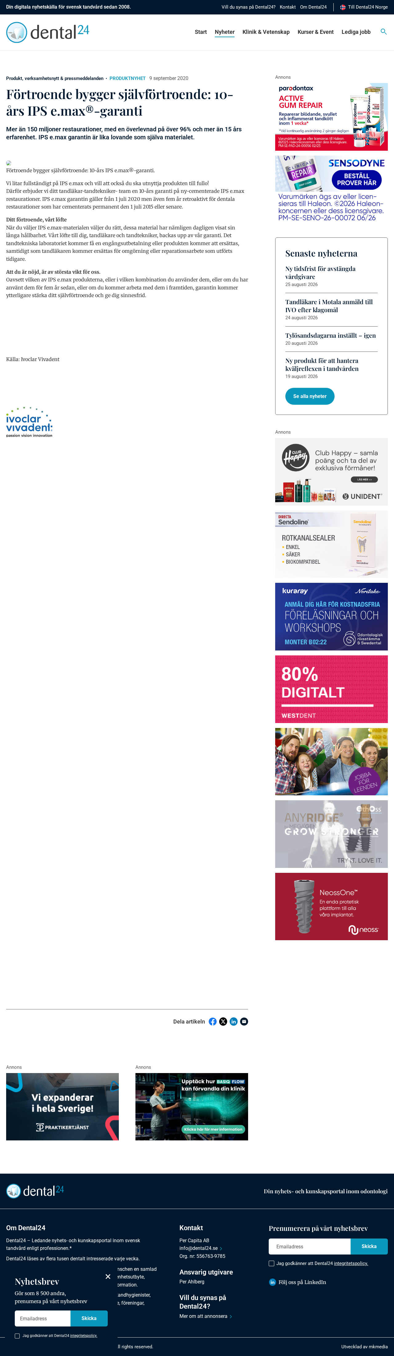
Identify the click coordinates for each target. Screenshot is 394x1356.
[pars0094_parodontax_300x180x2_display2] (331, 117)
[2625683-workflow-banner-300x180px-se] (331, 616)
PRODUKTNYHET (128, 78)
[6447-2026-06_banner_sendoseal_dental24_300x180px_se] (331, 544)
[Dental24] (331, 689)
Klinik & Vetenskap (266, 32)
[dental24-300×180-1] (331, 762)
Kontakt (288, 7)
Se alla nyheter (310, 396)
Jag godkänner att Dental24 (322, 1263)
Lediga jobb (356, 32)
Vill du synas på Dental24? (248, 7)
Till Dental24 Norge (368, 7)
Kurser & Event (316, 32)
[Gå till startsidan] (35, 1191)
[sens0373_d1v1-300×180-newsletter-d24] (331, 189)
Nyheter (225, 32)
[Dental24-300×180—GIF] (62, 1107)
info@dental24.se (198, 1248)
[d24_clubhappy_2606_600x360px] (331, 472)
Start (201, 32)
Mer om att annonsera (203, 1316)
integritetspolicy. (351, 1263)
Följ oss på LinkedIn (302, 1282)
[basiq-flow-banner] (191, 1107)
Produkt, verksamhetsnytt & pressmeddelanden (54, 78)
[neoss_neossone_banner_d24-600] (331, 906)
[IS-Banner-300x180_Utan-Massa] (331, 834)
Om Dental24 (313, 7)
